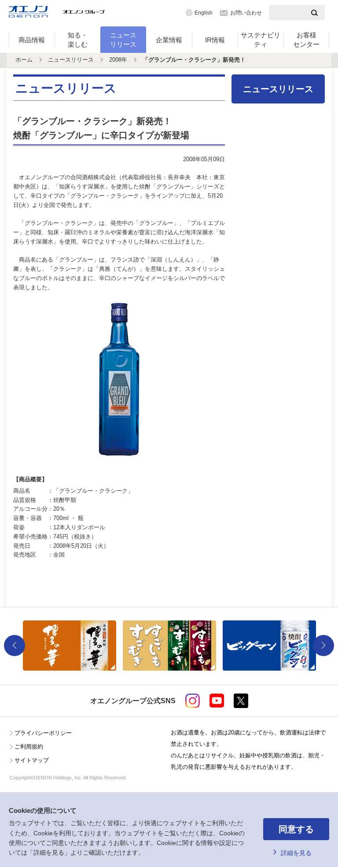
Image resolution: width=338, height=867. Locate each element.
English (204, 13)
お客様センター (306, 39)
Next (323, 645)
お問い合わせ (246, 13)
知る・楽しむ (78, 39)
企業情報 (169, 40)
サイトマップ (32, 760)
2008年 (118, 59)
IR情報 (215, 40)
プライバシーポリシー (43, 733)
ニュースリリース (123, 39)
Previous (14, 645)
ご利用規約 (29, 746)
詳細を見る (296, 852)
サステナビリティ (260, 39)
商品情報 (31, 40)
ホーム (24, 59)
